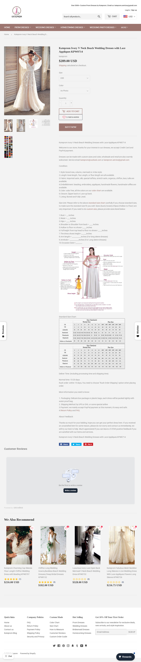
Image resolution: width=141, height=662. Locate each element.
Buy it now (70, 127)
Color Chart (54, 622)
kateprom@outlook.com (90, 160)
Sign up (134, 10)
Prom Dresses (22, 27)
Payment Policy (33, 629)
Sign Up (131, 632)
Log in (127, 10)
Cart (114, 16)
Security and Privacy (35, 637)
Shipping (62, 65)
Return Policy (66, 410)
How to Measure (57, 629)
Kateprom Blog (10, 633)
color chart (96, 190)
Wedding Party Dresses (102, 27)
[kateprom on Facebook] (58, 646)
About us (8, 626)
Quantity (62, 98)
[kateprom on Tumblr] (77, 646)
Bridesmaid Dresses (81, 629)
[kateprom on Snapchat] (72, 646)
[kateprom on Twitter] (54, 646)
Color (61, 85)
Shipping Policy (33, 633)
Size (60, 73)
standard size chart (97, 203)
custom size (92, 209)
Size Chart (54, 626)
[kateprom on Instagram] (68, 646)
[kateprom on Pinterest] (63, 646)
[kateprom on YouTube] (81, 646)
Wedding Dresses (45, 27)
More (123, 27)
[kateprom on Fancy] (86, 646)
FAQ (78, 410)
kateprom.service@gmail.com (116, 160)
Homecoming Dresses (72, 27)
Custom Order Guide (58, 637)
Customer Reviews (58, 633)
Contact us (8, 629)
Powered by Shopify (28, 653)
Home (7, 27)
